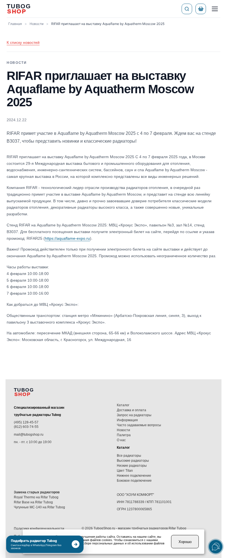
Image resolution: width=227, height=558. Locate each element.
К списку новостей (23, 42)
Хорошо (185, 542)
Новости (36, 24)
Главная (15, 24)
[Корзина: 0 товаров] (200, 9)
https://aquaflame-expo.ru (67, 238)
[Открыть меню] (214, 8)
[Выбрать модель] (187, 9)
